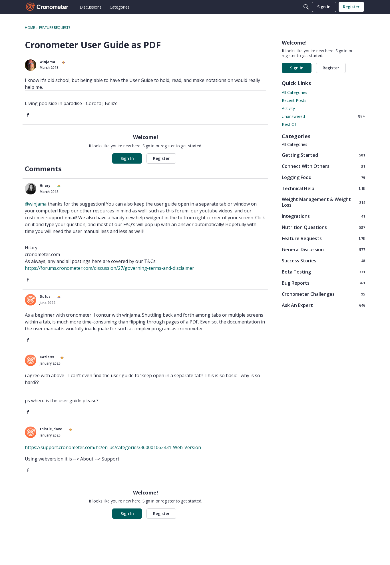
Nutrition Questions (323, 227)
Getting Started (323, 155)
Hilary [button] (45, 185)
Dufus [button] (45, 296)
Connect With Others (323, 166)
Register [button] (161, 158)
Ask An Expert (323, 305)
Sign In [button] (127, 158)
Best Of (289, 124)
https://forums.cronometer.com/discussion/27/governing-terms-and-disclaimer (109, 268)
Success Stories (323, 261)
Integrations (323, 216)
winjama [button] (47, 61)
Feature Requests (323, 238)
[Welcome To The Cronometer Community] (47, 6)
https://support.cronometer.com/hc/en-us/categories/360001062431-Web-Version (113, 447)
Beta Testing (323, 272)
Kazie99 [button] (47, 357)
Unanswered (323, 116)
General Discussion (323, 249)
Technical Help (323, 188)
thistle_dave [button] (51, 429)
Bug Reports (323, 283)
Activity (288, 108)
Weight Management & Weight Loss (323, 202)
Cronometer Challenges (323, 294)
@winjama (36, 204)
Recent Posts (294, 100)
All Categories (294, 92)
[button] (30, 65)
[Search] (306, 7)
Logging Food (323, 177)
